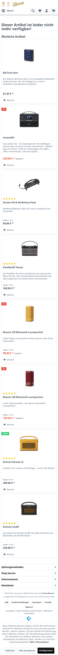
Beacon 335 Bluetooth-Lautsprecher (23, 397)
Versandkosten (48, 593)
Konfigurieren (46, 650)
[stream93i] (29, 119)
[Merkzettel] (40, 11)
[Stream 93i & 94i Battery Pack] (29, 184)
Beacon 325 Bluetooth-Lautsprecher (23, 332)
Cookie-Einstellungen (20, 602)
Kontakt (48, 602)
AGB (6, 602)
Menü (10, 10)
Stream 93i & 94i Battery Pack (19, 202)
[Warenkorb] (53, 11)
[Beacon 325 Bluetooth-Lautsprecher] (29, 314)
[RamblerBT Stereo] (29, 249)
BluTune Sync (10, 72)
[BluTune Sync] (29, 54)
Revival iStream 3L (13, 462)
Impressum (37, 602)
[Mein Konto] (46, 11)
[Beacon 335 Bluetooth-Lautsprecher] (29, 378)
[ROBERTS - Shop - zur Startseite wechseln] (12, 3)
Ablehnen (10, 650)
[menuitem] (7, 11)
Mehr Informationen (39, 642)
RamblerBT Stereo (13, 267)
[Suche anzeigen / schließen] (33, 11)
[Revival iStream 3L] (29, 443)
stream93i (8, 137)
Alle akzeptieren (27, 650)
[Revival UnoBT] (29, 508)
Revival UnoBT (11, 526)
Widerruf (29, 607)
